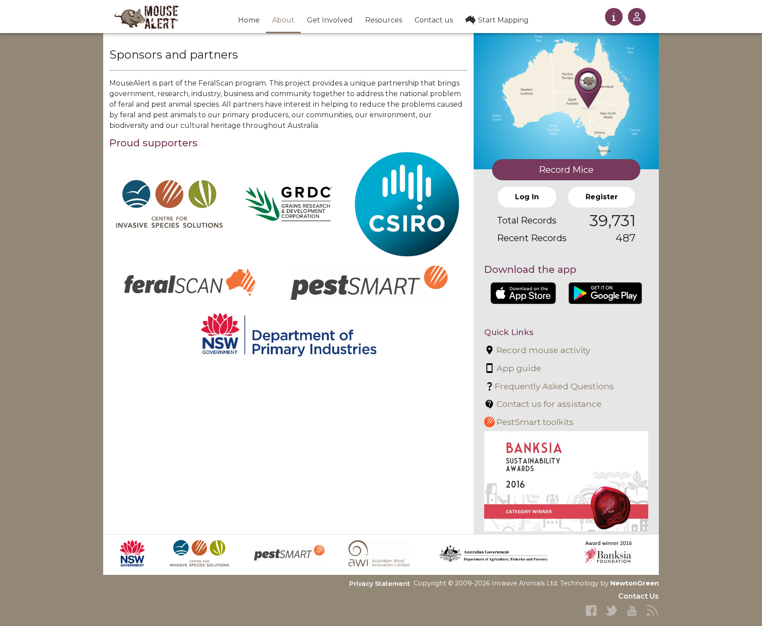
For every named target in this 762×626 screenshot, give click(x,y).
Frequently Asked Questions (554, 386)
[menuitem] (249, 21)
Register (602, 197)
